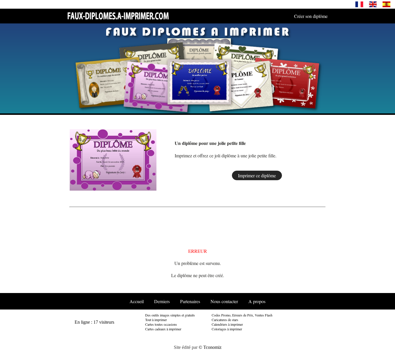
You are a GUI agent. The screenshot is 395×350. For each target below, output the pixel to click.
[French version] (359, 3)
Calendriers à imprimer (227, 324)
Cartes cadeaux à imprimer (163, 329)
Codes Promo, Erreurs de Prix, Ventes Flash (242, 315)
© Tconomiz (210, 347)
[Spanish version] (386, 3)
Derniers (162, 301)
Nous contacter (224, 301)
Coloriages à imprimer (227, 329)
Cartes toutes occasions (161, 324)
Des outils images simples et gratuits (170, 315)
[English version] (373, 3)
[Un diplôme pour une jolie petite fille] (113, 159)
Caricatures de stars (225, 319)
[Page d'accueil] (118, 15)
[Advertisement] (308, 159)
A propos (256, 301)
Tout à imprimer (156, 319)
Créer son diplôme (311, 16)
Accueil (137, 301)
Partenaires (190, 301)
